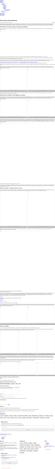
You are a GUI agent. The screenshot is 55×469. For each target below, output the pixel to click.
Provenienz (19, 417)
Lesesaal (5, 417)
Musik (16, 417)
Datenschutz (47, 443)
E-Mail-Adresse (2, 396)
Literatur (8, 417)
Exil (44, 415)
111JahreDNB (6, 415)
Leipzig (1, 417)
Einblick (4, 6)
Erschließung (40, 415)
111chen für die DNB (7, 9)
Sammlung (24, 417)
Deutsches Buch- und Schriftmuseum (5, 383)
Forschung (47, 415)
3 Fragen (1, 415)
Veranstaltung (47, 417)
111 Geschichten (7, 10)
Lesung (17, 383)
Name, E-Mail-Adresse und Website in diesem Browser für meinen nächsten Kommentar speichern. (13, 398)
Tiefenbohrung (42, 417)
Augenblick (4, 5)
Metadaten (12, 417)
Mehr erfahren (2, 298)
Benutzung (15, 415)
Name (1, 395)
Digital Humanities (34, 415)
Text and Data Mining (36, 417)
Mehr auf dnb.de (2, 449)
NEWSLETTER (4, 11)
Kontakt (3, 438)
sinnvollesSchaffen (29, 417)
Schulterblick (5, 7)
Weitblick (4, 8)
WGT (19, 383)
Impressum (3, 437)
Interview (51, 415)
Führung (13, 383)
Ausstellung (10, 415)
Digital (30, 415)
